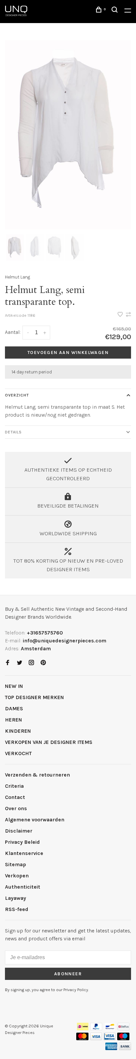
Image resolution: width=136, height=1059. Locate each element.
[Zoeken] (115, 11)
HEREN (13, 720)
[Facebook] (7, 663)
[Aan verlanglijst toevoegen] (121, 315)
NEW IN (14, 686)
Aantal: (13, 332)
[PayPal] (96, 1028)
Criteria (14, 786)
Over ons (16, 808)
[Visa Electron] (110, 1038)
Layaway (15, 898)
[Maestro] (123, 1038)
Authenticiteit (22, 887)
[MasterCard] (82, 1038)
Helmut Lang (17, 277)
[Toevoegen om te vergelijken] (128, 315)
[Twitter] (19, 663)
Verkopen (17, 875)
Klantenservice (24, 853)
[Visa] (96, 1038)
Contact (15, 797)
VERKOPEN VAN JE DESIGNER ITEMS (48, 742)
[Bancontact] (110, 1028)
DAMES (14, 708)
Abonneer (68, 974)
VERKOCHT (18, 753)
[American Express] (111, 1048)
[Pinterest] (43, 663)
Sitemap (15, 864)
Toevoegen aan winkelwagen (68, 352)
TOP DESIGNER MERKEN (34, 697)
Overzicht (17, 395)
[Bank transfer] (125, 1048)
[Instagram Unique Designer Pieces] (31, 663)
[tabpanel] (68, 134)
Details (13, 432)
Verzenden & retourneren (37, 775)
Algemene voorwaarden (34, 819)
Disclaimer (18, 831)
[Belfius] (123, 1028)
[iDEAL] (83, 1028)
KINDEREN (18, 731)
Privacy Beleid (22, 842)
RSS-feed (16, 909)
